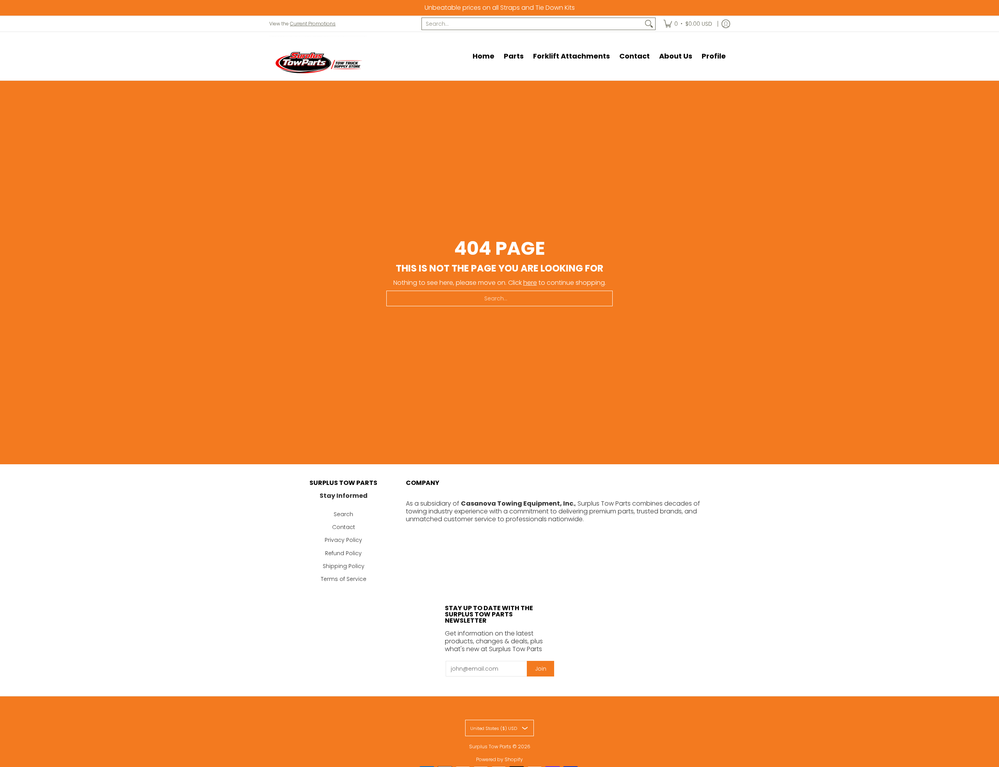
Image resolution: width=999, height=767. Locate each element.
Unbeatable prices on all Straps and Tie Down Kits (500, 7)
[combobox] (532, 24)
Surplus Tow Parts (490, 746)
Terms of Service (343, 579)
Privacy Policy (343, 540)
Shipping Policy (343, 566)
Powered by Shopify (499, 759)
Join (540, 669)
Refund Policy (343, 553)
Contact (343, 527)
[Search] (649, 24)
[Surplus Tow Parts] (318, 62)
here (530, 282)
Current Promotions (313, 23)
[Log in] (726, 24)
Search (343, 514)
